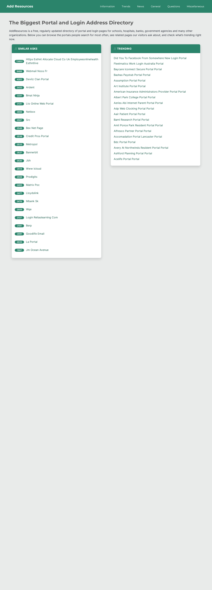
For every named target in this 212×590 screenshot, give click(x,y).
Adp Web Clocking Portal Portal (134, 108)
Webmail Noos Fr (36, 71)
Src (28, 119)
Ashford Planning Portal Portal (133, 153)
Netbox (30, 111)
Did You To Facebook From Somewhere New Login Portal (150, 58)
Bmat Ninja (33, 95)
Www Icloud (33, 168)
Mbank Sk (32, 201)
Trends (126, 6)
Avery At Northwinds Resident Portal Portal (141, 147)
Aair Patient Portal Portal (129, 114)
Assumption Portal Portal (129, 80)
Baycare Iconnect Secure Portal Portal (138, 69)
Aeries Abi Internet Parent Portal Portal (138, 103)
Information (107, 6)
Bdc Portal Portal (124, 142)
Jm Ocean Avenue (37, 250)
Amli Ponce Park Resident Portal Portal (138, 125)
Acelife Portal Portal (126, 159)
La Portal (31, 241)
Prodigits (31, 176)
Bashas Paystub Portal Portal (132, 74)
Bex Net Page (34, 128)
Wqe (28, 209)
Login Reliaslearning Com (42, 217)
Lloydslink (32, 193)
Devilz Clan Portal (37, 79)
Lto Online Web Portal (39, 103)
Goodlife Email (35, 233)
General (155, 6)
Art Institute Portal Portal (130, 86)
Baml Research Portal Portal (131, 119)
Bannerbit (32, 152)
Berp (29, 225)
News (140, 6)
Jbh (28, 160)
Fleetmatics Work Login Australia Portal (138, 63)
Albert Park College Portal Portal (134, 97)
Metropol (31, 144)
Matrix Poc (33, 184)
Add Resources (20, 6)
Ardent (30, 87)
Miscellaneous (195, 6)
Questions (173, 6)
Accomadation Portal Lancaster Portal (138, 136)
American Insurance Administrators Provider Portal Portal (150, 91)
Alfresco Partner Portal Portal (132, 131)
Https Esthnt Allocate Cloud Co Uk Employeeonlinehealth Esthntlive (62, 61)
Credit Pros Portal (37, 136)
